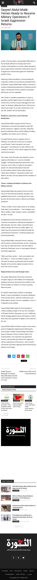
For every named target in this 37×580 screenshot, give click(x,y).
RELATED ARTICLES (8, 387)
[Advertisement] (18, 55)
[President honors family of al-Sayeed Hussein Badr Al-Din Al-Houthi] (6, 517)
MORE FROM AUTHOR (9, 390)
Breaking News (10, 574)
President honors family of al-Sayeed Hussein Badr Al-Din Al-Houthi (22, 517)
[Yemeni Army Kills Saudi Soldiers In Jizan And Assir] (6, 508)
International (18, 571)
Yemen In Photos (20, 574)
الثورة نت (29, 574)
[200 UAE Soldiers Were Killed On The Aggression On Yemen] (6, 488)
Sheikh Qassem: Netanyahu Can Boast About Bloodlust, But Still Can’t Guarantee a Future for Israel (9, 376)
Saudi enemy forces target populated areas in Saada (18, 404)
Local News (4, 6)
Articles (25, 571)
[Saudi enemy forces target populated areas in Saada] (18, 398)
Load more (18, 526)
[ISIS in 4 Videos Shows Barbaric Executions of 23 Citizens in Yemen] (6, 498)
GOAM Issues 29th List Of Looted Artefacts (27, 373)
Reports (31, 571)
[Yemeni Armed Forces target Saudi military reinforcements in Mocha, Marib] (30, 398)
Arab (11, 571)
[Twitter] (23, 558)
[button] (34, 2)
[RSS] (19, 558)
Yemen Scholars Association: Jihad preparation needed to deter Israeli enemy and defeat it (6, 406)
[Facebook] (14, 558)
